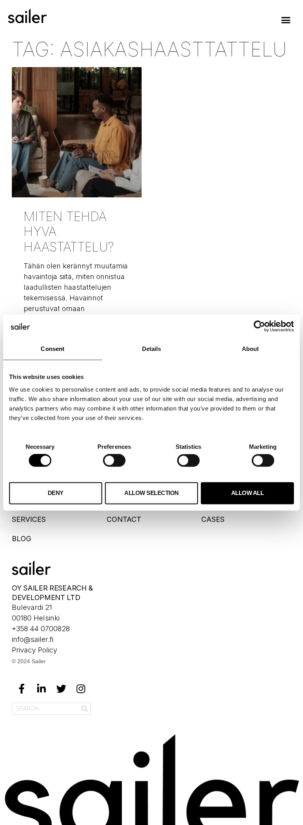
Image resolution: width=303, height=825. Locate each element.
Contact (124, 519)
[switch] (114, 460)
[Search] (84, 708)
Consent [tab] (52, 348)
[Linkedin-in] (41, 689)
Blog (21, 538)
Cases (212, 519)
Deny (56, 492)
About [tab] (250, 348)
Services (29, 519)
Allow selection (151, 492)
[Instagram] (81, 689)
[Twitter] (61, 689)
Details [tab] (151, 348)
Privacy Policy (34, 650)
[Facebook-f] (22, 689)
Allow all (247, 492)
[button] (285, 19)
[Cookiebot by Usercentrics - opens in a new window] (259, 326)
